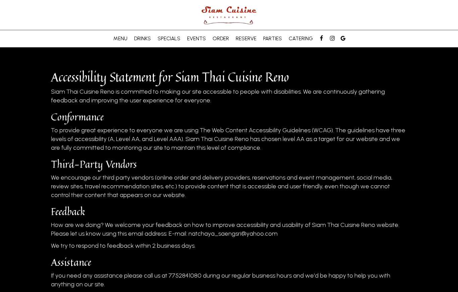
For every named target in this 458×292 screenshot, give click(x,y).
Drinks (142, 38)
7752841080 (185, 275)
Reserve (246, 38)
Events (196, 38)
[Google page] (343, 38)
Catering (301, 38)
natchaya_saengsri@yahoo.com (233, 233)
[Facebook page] (321, 38)
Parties (272, 38)
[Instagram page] (332, 38)
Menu (120, 38)
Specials (169, 38)
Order (221, 38)
